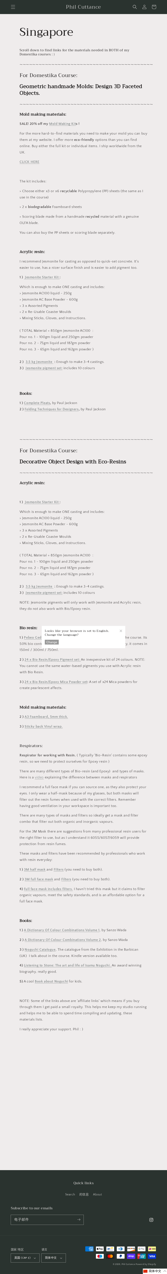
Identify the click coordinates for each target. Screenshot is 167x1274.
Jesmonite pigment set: (44, 368)
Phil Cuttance (129, 1264)
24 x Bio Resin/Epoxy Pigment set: (53, 660)
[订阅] (79, 1219)
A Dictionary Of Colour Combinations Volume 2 (63, 940)
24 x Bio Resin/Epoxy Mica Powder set (56, 682)
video (39, 777)
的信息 (84, 1194)
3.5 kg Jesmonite (39, 362)
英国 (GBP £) (22, 1257)
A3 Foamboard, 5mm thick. (46, 717)
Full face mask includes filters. (48, 889)
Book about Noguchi (51, 981)
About (97, 1194)
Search (70, 1194)
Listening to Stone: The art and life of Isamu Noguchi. (68, 965)
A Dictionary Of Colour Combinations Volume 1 (61, 930)
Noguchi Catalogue (40, 950)
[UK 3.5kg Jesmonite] (52, 362)
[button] (13, 7)
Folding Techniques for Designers (51, 409)
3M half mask (34, 869)
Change (51, 642)
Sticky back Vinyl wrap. (44, 726)
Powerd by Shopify (146, 1264)
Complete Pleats (37, 403)
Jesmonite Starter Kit (42, 277)
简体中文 (51, 1257)
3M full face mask (39, 879)
